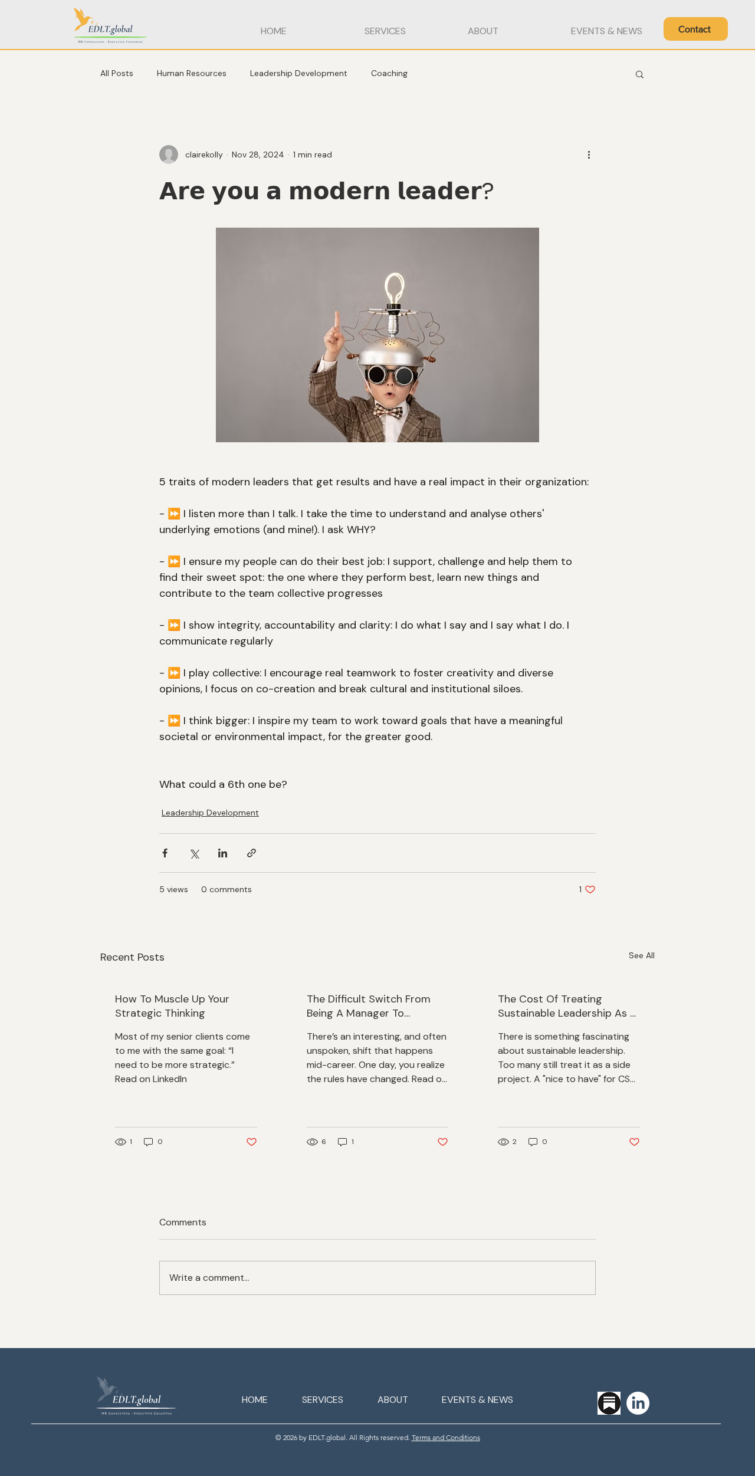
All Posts (116, 73)
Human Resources (191, 73)
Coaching (389, 73)
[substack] (609, 1403)
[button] (696, 29)
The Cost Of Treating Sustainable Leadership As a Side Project (567, 1006)
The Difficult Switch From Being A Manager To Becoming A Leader (369, 1006)
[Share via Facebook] (164, 853)
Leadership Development (298, 73)
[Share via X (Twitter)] (193, 853)
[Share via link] (251, 853)
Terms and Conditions (446, 1437)
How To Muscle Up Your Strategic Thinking (172, 1006)
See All (642, 955)
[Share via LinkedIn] (222, 853)
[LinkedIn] (637, 1403)
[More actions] (589, 154)
